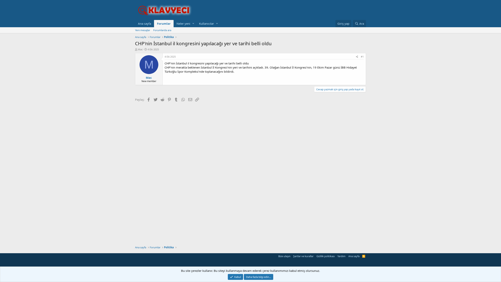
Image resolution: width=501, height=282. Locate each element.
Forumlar (164, 23)
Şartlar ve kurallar (303, 256)
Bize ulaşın (284, 256)
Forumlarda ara (162, 30)
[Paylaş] (357, 57)
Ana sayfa (144, 23)
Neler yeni (183, 23)
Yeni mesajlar (142, 30)
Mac (140, 49)
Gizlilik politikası (325, 256)
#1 (362, 56)
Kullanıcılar (206, 23)
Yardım (341, 256)
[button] (193, 23)
